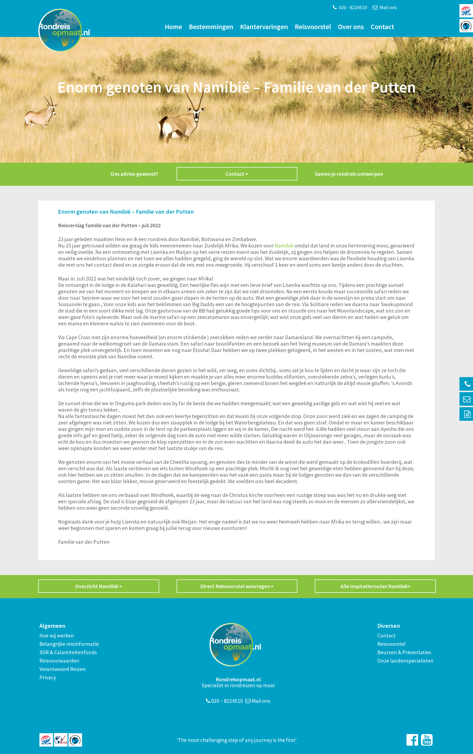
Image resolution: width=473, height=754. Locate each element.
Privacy (47, 677)
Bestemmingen (211, 26)
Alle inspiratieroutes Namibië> (375, 586)
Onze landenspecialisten (405, 660)
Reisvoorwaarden (59, 660)
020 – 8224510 (226, 700)
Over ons (351, 26)
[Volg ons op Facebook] (412, 740)
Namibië (284, 245)
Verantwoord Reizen (62, 669)
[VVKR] (61, 740)
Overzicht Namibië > (98, 586)
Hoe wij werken (56, 635)
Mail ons (388, 7)
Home (173, 26)
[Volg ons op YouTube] (427, 740)
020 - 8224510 (352, 7)
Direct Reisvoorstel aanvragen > (237, 586)
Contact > (237, 173)
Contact (382, 26)
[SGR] (46, 740)
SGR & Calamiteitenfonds (68, 652)
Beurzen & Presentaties (404, 652)
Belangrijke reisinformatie (69, 643)
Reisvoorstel (313, 26)
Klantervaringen (264, 26)
